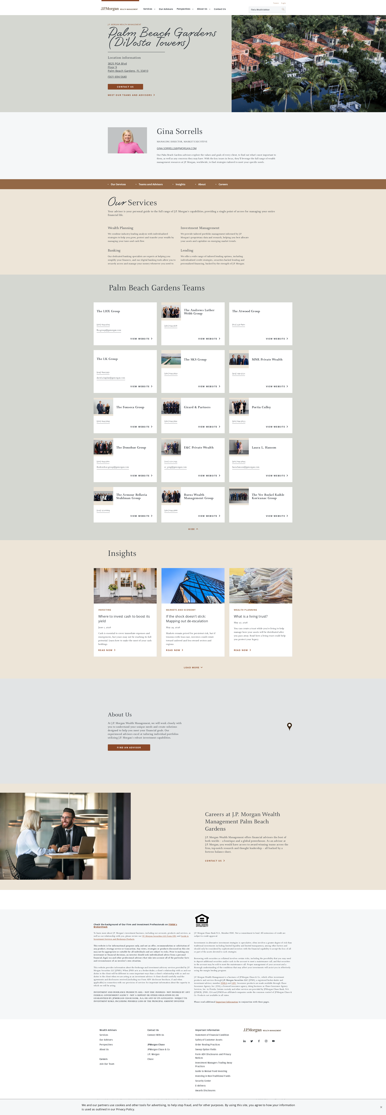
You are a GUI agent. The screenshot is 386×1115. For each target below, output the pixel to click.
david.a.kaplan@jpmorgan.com (111, 378)
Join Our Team (107, 1064)
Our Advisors (106, 1040)
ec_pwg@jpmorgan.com (175, 467)
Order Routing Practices (207, 1044)
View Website (140, 338)
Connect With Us (155, 1035)
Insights (180, 184)
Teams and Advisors (151, 184)
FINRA (224, 983)
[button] (381, 1107)
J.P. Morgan (153, 1054)
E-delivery (200, 1086)
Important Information (227, 1002)
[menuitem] (166, 9)
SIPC (233, 983)
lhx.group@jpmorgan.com (109, 330)
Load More (191, 667)
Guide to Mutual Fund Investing (211, 1071)
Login (283, 3)
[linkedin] (246, 1041)
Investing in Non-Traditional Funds (212, 1076)
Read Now (105, 650)
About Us (202, 8)
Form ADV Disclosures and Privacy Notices (213, 1056)
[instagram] (268, 1041)
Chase (150, 1059)
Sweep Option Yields (205, 1049)
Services (147, 8)
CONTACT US (125, 86)
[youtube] (273, 1041)
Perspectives (183, 8)
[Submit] (280, 10)
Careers (276, 3)
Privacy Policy (125, 1109)
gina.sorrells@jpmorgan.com (176, 148)
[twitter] (254, 1041)
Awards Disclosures (205, 1090)
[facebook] (261, 1041)
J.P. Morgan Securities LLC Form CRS (159, 936)
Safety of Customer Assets (208, 1040)
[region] (289, 731)
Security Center (203, 1081)
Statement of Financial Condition (212, 1035)
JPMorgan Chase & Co (158, 1049)
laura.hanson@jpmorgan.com (245, 467)
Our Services (118, 184)
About (202, 184)
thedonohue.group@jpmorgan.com (113, 467)
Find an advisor (129, 747)
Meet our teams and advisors (130, 95)
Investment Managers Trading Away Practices (213, 1065)
